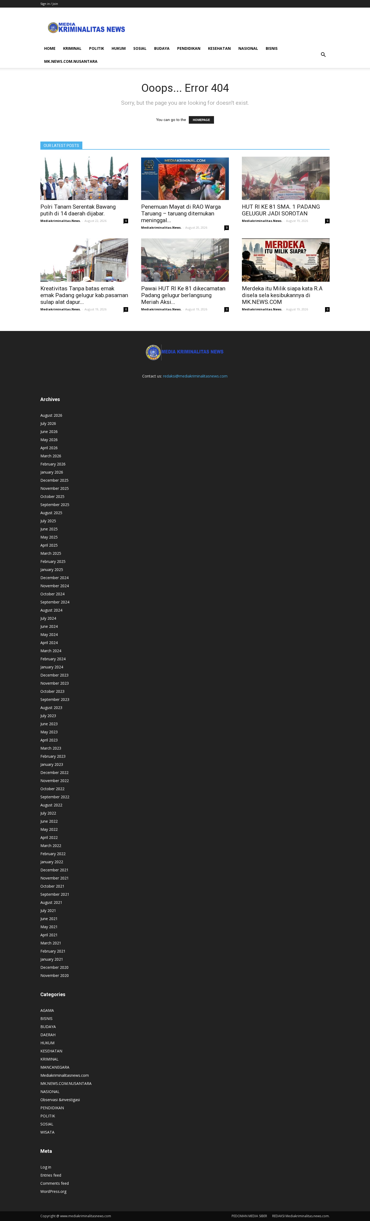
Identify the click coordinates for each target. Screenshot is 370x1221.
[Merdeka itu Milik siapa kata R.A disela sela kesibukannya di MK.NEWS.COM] (286, 260)
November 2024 (54, 585)
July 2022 (48, 813)
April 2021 (49, 934)
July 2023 (48, 715)
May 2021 (49, 926)
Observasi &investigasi (60, 1099)
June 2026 (49, 431)
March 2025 (50, 553)
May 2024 (49, 634)
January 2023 (51, 764)
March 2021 (50, 943)
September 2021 (54, 894)
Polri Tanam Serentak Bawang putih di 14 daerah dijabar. (78, 210)
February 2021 (53, 951)
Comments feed (54, 1183)
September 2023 (54, 699)
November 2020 (54, 975)
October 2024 (52, 593)
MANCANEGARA (54, 1067)
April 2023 (49, 740)
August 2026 (51, 415)
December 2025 (54, 480)
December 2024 (54, 577)
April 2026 (49, 447)
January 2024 (51, 666)
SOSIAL (140, 48)
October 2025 (52, 496)
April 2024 (49, 642)
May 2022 (49, 829)
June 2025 (49, 528)
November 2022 (54, 780)
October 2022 (52, 788)
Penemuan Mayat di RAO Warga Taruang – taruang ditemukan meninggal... (181, 214)
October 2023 (52, 691)
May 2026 (49, 439)
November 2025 (54, 488)
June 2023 (49, 723)
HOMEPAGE (201, 120)
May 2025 (49, 537)
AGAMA (47, 1010)
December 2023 (54, 675)
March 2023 (50, 748)
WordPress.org (53, 1191)
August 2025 (51, 512)
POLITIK (96, 48)
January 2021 (51, 959)
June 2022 (49, 821)
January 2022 (51, 861)
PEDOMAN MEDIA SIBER (249, 1216)
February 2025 (53, 561)
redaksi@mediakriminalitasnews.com (195, 376)
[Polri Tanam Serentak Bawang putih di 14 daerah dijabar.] (84, 178)
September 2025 (54, 504)
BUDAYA (162, 48)
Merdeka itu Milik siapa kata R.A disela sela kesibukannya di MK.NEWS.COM (282, 295)
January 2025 (51, 569)
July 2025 (48, 520)
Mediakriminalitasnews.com (64, 1075)
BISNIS (272, 48)
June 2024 (49, 626)
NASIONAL (248, 48)
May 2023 (49, 731)
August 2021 (51, 902)
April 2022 (49, 837)
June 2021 (49, 918)
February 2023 (53, 756)
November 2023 (54, 683)
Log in (45, 1167)
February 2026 (53, 464)
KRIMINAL (72, 48)
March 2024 (50, 650)
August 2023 (51, 707)
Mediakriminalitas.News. (60, 221)
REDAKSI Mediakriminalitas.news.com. (301, 1216)
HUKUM (119, 48)
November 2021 (54, 878)
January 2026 (51, 472)
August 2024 (51, 610)
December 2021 (54, 869)
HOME (50, 48)
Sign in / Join (49, 4)
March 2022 (50, 845)
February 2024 (53, 658)
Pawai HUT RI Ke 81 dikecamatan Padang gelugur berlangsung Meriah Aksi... (183, 295)
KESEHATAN (219, 48)
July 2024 (48, 618)
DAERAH (48, 1034)
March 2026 (50, 455)
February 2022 (53, 853)
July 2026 (48, 423)
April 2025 (49, 545)
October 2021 (52, 886)
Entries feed (50, 1175)
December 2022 (54, 772)
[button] (323, 54)
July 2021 (48, 910)
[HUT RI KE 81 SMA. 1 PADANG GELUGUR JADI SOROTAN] (286, 178)
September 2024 (54, 602)
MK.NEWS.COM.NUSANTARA (71, 61)
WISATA (47, 1132)
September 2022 (54, 796)
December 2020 (54, 967)
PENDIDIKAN (188, 48)
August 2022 (51, 805)
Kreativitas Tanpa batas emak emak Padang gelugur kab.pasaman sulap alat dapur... (84, 295)
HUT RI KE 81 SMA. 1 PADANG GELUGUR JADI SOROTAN (281, 210)
